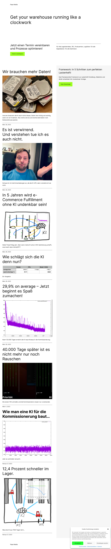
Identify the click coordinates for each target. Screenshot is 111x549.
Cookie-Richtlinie (82, 546)
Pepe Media (14, 4)
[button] (108, 529)
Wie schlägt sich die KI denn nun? (23, 259)
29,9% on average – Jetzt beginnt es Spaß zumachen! (25, 291)
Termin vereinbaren (17, 54)
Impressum (99, 546)
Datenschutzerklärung (92, 546)
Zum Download (65, 84)
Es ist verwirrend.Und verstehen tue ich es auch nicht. (25, 134)
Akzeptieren (78, 543)
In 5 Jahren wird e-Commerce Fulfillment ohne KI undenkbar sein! (24, 200)
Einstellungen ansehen (102, 543)
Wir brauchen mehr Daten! (26, 71)
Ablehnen (89, 543)
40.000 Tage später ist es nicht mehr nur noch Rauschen (26, 354)
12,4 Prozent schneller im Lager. (25, 471)
